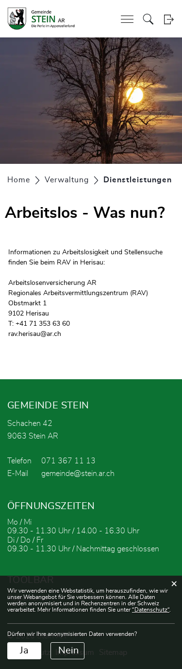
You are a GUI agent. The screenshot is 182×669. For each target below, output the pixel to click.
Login (169, 19)
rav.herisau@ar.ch (34, 334)
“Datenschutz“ (150, 610)
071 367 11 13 (68, 461)
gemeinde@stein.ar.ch (78, 473)
